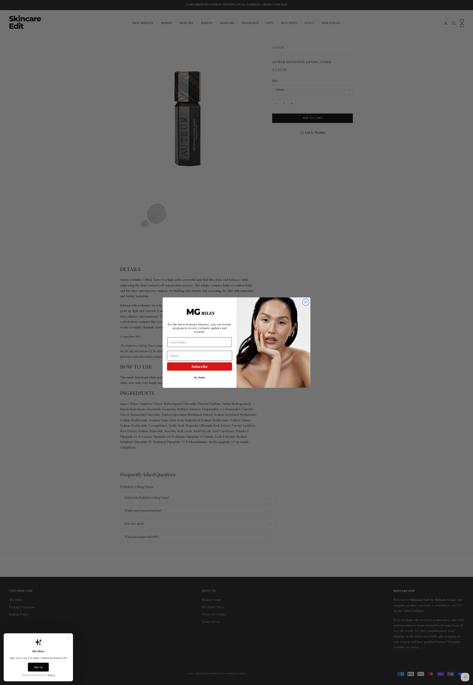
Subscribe (200, 366)
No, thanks (199, 377)
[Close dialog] (305, 302)
